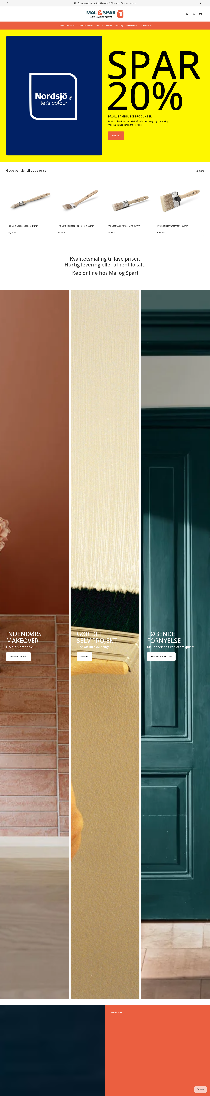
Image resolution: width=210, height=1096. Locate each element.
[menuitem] (67, 25)
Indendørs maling (18, 656)
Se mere (200, 170)
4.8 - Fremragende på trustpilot (87, 3)
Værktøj (84, 656)
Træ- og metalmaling (161, 656)
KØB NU (116, 135)
